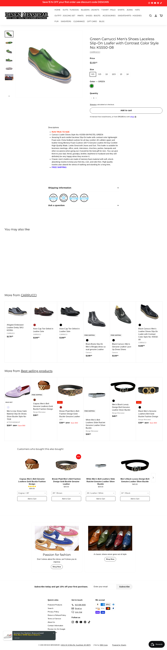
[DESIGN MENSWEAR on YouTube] (101, 339)
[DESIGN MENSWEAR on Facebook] (97, 339)
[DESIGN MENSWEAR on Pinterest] (105, 339)
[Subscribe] (112, 331)
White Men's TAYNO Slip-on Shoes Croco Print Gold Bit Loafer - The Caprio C (28, 635)
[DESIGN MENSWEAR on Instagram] (93, 339)
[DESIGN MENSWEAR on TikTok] (109, 339)
